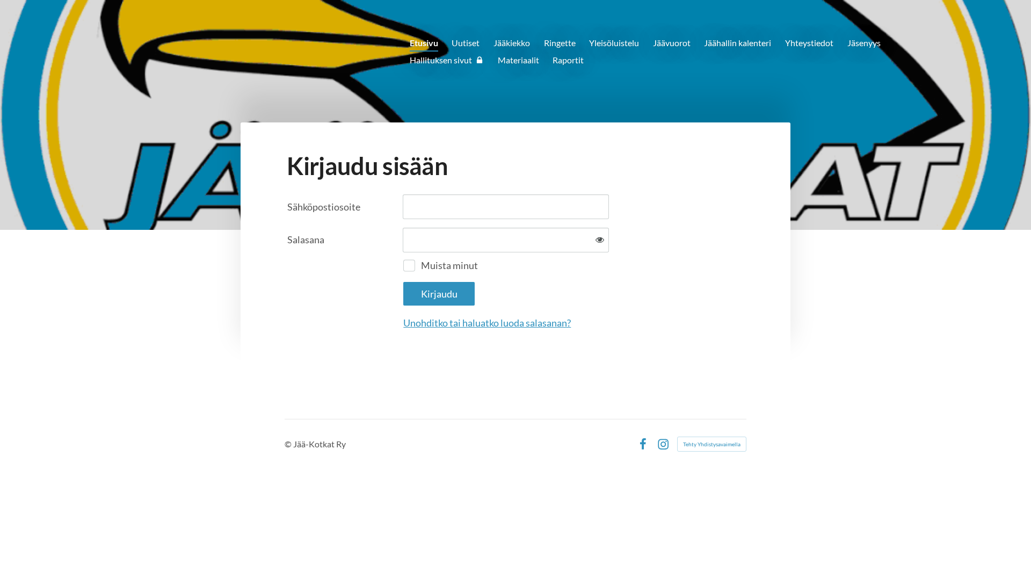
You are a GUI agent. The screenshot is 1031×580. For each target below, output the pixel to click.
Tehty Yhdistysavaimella (711, 444)
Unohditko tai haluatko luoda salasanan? (487, 323)
